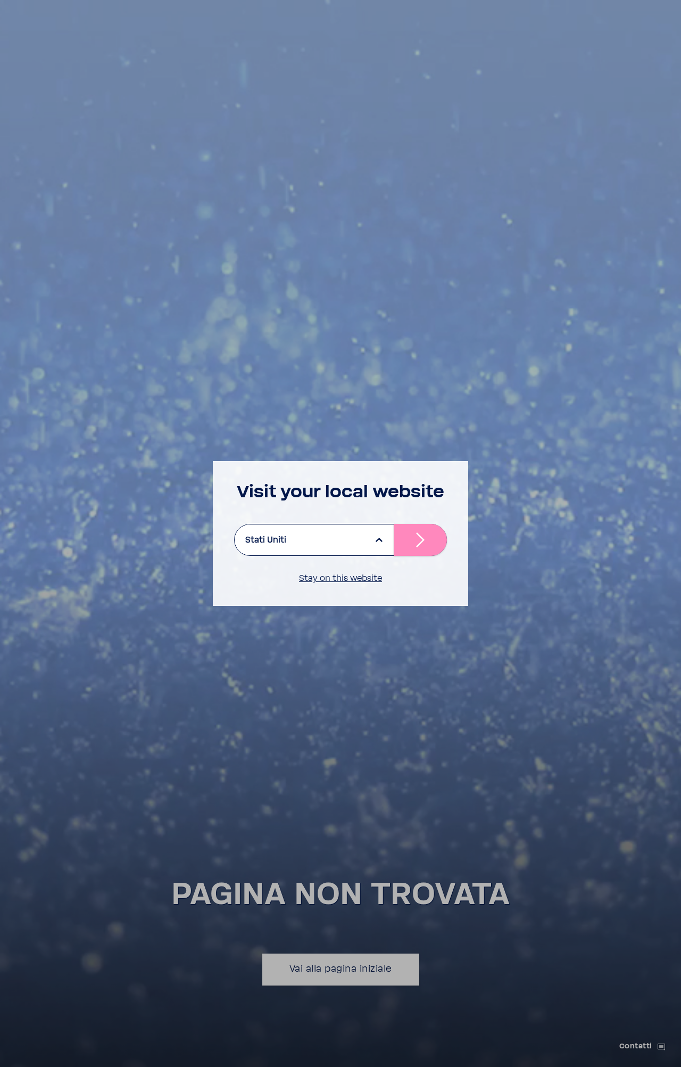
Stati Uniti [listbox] (265, 540)
